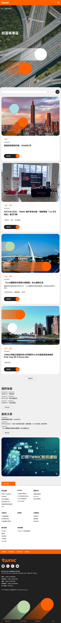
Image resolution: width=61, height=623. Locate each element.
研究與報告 (20, 552)
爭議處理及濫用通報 (6, 504)
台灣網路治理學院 (6, 521)
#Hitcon (7, 220)
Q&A (2, 506)
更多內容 (7, 407)
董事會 (3, 533)
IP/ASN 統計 (20, 501)
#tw (12, 220)
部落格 (19, 513)
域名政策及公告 (5, 501)
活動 (6, 205)
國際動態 (35, 518)
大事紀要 (3, 538)
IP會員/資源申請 (21, 493)
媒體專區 (27, 552)
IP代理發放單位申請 (22, 496)
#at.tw (23, 292)
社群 (10, 205)
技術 (6, 348)
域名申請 (3, 496)
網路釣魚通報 (37, 494)
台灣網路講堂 (5, 516)
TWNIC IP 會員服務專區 (23, 531)
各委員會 (3, 536)
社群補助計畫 (5, 518)
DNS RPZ (36, 496)
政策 (6, 276)
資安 (6, 139)
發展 (10, 276)
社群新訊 (35, 516)
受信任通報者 (37, 499)
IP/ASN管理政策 (21, 498)
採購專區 (3, 552)
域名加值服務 (5, 499)
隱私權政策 (11, 552)
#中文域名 (17, 220)
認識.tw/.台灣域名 (6, 494)
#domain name (8, 292)
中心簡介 (3, 531)
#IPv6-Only (7, 362)
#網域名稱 (17, 292)
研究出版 (35, 521)
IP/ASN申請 (23, 621)
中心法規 (3, 541)
